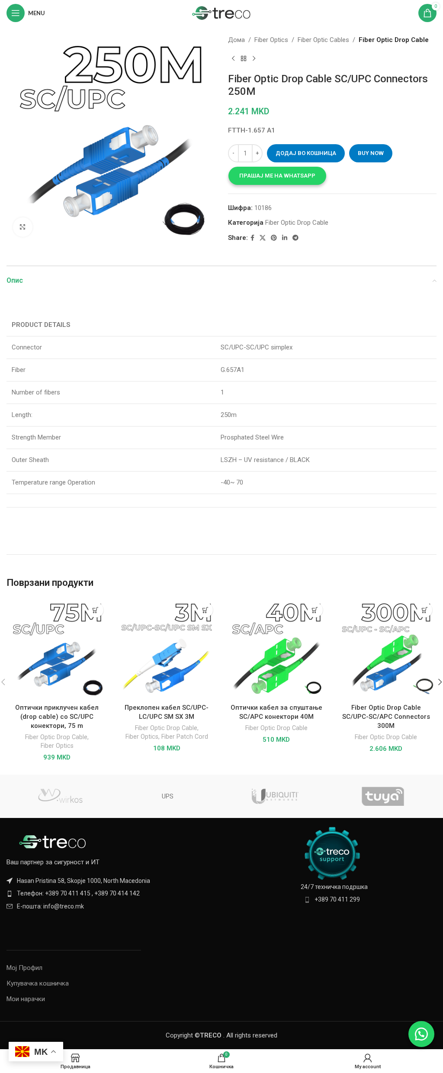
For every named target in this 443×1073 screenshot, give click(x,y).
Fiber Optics (271, 40)
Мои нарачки (25, 999)
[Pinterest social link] (273, 238)
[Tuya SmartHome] (382, 796)
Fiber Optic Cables (323, 40)
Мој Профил (24, 968)
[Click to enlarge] (22, 227)
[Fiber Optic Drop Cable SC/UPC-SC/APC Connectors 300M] (386, 648)
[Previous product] (233, 59)
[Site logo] (221, 12)
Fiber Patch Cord (184, 736)
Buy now (371, 153)
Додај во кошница (306, 153)
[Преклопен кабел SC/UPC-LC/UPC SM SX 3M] (167, 648)
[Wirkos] (60, 796)
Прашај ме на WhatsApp (277, 175)
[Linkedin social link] (284, 238)
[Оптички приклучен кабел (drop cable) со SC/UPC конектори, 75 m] (57, 648)
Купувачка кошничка (37, 983)
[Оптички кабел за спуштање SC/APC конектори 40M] (276, 648)
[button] (277, 176)
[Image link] (54, 841)
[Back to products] (243, 59)
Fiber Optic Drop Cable (394, 40)
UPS (167, 796)
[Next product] (254, 59)
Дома (236, 40)
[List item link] (110, 893)
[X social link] (262, 238)
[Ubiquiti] (275, 796)
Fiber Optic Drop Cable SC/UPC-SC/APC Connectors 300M (386, 717)
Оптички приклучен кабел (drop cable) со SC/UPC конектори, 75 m (57, 717)
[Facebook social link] (252, 238)
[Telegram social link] (295, 238)
